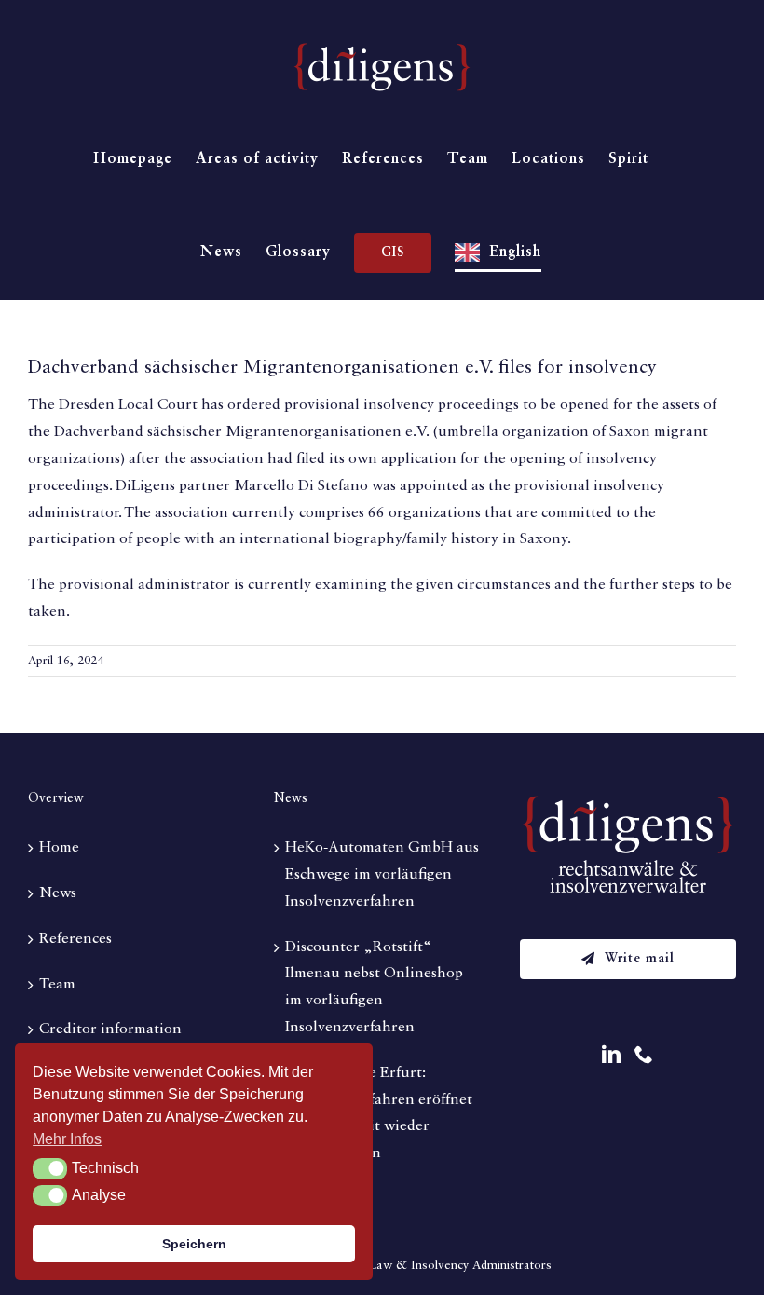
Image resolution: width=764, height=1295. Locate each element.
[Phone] (643, 1054)
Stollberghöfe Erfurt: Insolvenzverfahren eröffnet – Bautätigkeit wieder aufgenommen (378, 1113)
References (75, 939)
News (57, 893)
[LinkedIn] (611, 1054)
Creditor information (110, 1029)
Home (59, 847)
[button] (50, 1168)
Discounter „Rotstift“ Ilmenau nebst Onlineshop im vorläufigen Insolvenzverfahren (374, 987)
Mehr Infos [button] (67, 1139)
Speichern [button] (194, 1243)
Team (57, 984)
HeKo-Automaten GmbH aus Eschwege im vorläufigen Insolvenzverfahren (382, 874)
